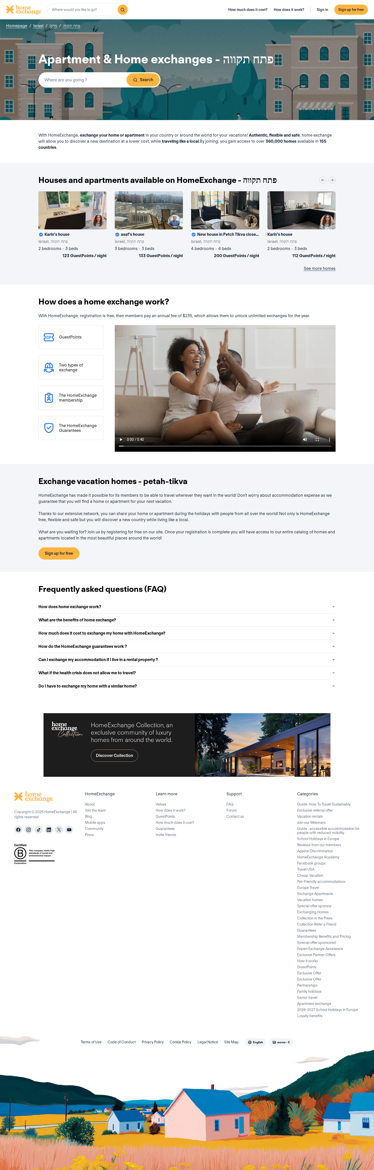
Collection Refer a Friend (316, 924)
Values (161, 804)
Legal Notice (207, 1042)
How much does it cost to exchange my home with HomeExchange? (101, 633)
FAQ (230, 804)
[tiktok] (39, 830)
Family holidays (309, 991)
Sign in (322, 10)
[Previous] (322, 180)
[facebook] (18, 830)
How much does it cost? (248, 10)
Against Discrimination (315, 851)
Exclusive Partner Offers (316, 955)
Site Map (231, 1042)
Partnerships (307, 985)
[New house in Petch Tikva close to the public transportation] (225, 225)
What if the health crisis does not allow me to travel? (87, 672)
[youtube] (69, 830)
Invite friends (166, 835)
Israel (38, 25)
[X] (59, 830)
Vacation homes (310, 900)
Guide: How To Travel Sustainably (324, 804)
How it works (307, 961)
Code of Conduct (122, 1042)
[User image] (98, 221)
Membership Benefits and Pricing (324, 936)
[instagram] (28, 830)
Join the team (95, 810)
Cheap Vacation (310, 875)
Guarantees (165, 829)
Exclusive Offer (309, 973)
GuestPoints (165, 816)
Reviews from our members (319, 845)
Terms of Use (91, 1042)
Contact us (235, 816)
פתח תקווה (71, 25)
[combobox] (88, 10)
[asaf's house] (149, 225)
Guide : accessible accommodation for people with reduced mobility (328, 831)
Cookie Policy (180, 1042)
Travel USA (305, 869)
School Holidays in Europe (318, 839)
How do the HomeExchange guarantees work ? (82, 646)
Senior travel (307, 998)
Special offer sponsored (316, 943)
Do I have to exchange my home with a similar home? (87, 686)
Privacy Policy (153, 1042)
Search (146, 79)
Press (89, 835)
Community (94, 829)
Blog (88, 816)
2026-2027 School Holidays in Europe (327, 1010)
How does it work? (289, 10)
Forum (231, 810)
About (90, 804)
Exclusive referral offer (315, 810)
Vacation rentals (310, 816)
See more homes (320, 268)
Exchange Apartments (315, 894)
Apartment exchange (314, 1004)
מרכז (53, 25)
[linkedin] (49, 830)
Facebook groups (311, 863)
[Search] (123, 10)
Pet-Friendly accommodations (321, 882)
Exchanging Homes (313, 912)
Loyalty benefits (310, 1016)
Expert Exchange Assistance (320, 949)
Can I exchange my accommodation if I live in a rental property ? (98, 659)
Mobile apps (95, 823)
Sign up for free (351, 10)
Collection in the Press (315, 918)
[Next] (332, 180)
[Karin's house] (72, 225)
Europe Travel (308, 888)
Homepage (16, 25)
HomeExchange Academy (318, 857)
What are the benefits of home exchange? (77, 620)
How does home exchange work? (69, 606)
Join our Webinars (311, 823)
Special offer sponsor (314, 906)
